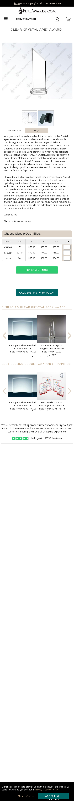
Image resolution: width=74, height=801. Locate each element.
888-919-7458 (26, 19)
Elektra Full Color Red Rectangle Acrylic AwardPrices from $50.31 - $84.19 (51, 405)
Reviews (53, 438)
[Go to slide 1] (32, 356)
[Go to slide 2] (40, 356)
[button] (5, 19)
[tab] (13, 130)
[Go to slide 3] (48, 356)
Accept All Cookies (53, 796)
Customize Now (37, 270)
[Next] (69, 335)
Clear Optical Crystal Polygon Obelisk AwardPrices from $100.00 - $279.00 (52, 350)
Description (14, 130)
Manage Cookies (26, 796)
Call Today (37, 292)
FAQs (37, 130)
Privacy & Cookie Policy (46, 789)
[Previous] (4, 335)
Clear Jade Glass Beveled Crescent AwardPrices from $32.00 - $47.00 (22, 348)
